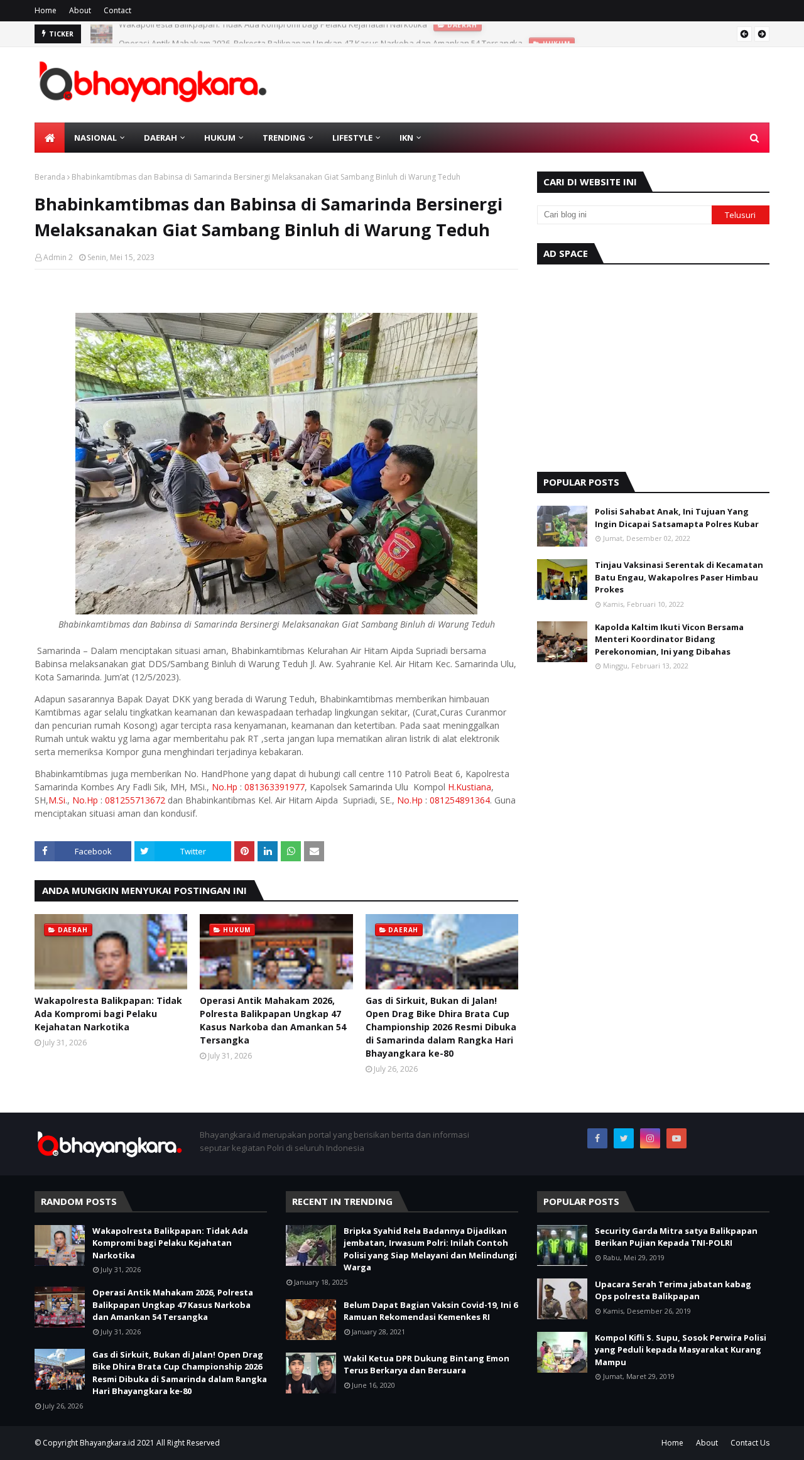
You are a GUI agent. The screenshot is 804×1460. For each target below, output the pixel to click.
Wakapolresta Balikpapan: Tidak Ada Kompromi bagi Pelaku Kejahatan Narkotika (108, 1013)
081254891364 (460, 800)
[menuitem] (50, 138)
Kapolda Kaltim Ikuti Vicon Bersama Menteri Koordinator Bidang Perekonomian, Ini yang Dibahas (669, 639)
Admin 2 (58, 257)
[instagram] (650, 1138)
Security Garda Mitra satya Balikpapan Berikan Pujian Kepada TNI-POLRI (676, 1237)
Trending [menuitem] (284, 137)
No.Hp (224, 787)
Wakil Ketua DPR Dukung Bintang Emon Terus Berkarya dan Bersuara (426, 1364)
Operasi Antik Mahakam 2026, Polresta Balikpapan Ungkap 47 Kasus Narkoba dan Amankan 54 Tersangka (321, 34)
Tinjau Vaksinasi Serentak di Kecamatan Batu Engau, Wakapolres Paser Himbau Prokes (679, 577)
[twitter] (624, 1138)
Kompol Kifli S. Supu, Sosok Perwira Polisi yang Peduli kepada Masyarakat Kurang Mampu (680, 1350)
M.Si (56, 800)
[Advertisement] (653, 365)
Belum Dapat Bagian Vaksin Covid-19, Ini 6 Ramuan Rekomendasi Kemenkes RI (431, 1311)
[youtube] (676, 1138)
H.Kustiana (469, 787)
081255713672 (135, 800)
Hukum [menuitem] (220, 137)
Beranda (50, 177)
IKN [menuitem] (406, 137)
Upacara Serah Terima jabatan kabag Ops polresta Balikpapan (673, 1290)
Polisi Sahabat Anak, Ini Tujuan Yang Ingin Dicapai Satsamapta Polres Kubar (677, 518)
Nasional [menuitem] (95, 137)
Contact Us (750, 1442)
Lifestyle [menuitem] (352, 137)
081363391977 (274, 787)
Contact (117, 10)
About (80, 10)
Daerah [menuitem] (160, 137)
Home (46, 10)
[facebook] (597, 1138)
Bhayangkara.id (107, 1442)
